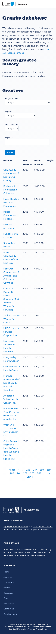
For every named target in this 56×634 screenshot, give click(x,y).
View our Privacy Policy (37, 629)
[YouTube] (28, 534)
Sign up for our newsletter (16, 527)
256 (28, 470)
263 (32, 473)
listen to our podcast (42, 527)
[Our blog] (5, 534)
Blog (6, 598)
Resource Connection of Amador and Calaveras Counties (11, 276)
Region (8, 111)
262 (25, 473)
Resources (8, 593)
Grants (7, 588)
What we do (9, 582)
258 (42, 470)
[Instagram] (23, 534)
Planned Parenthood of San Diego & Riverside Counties (11, 383)
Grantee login (10, 614)
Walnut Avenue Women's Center (11, 319)
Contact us (9, 609)
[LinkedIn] (17, 534)
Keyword (9, 137)
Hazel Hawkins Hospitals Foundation (11, 202)
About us (8, 577)
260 (12, 473)
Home (6, 572)
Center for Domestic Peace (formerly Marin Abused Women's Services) (11, 299)
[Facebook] (11, 534)
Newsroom (9, 604)
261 (18, 473)
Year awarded (11, 124)
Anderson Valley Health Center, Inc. (10, 399)
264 (39, 473)
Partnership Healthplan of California (10, 190)
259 (49, 470)
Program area (11, 98)
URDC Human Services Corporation (11, 332)
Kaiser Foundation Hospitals (9, 215)
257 (35, 470)
